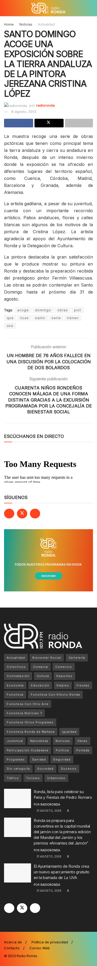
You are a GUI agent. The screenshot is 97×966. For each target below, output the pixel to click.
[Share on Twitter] (49, 123)
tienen (73, 318)
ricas (24, 318)
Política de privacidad (50, 942)
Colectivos (16, 667)
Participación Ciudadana (27, 750)
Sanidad (39, 759)
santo (40, 318)
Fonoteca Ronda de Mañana (31, 732)
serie (56, 318)
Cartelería (76, 658)
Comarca (40, 667)
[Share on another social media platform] (79, 123)
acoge (23, 310)
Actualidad (46, 24)
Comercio (63, 667)
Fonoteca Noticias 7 (24, 713)
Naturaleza (39, 741)
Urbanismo (56, 778)
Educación (40, 685)
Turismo (33, 778)
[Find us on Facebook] (9, 513)
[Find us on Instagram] (35, 513)
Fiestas (83, 685)
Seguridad (62, 759)
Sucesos (69, 768)
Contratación (18, 676)
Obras (82, 741)
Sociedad (45, 768)
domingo (43, 310)
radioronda (45, 105)
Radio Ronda (27, 956)
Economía (15, 685)
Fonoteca (15, 694)
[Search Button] (90, 8)
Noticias (25, 24)
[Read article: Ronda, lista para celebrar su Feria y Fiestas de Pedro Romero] (17, 798)
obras (62, 310)
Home (9, 24)
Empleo (63, 685)
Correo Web (39, 948)
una (10, 326)
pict (77, 310)
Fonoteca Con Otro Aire (27, 704)
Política (62, 750)
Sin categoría (18, 768)
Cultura (43, 676)
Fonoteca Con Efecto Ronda (55, 694)
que (10, 318)
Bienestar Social (46, 658)
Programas (16, 759)
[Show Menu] (6, 8)
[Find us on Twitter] (22, 513)
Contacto (12, 948)
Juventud (15, 741)
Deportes (64, 676)
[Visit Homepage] (48, 8)
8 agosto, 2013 (23, 111)
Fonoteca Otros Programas (30, 722)
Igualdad (69, 732)
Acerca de (13, 942)
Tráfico (13, 778)
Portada (82, 750)
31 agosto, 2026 (48, 810)
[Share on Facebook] (18, 123)
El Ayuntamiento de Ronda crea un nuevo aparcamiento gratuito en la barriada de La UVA (61, 872)
